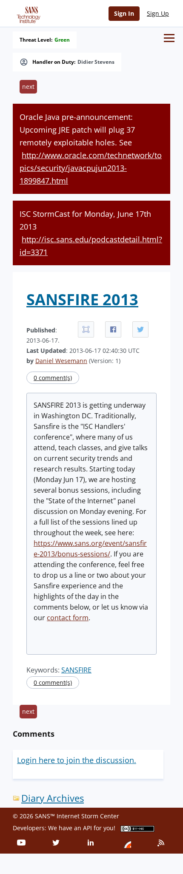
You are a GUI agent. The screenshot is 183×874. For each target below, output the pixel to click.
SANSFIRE (76, 670)
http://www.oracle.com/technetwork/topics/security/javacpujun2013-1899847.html (91, 168)
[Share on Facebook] (113, 329)
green (62, 40)
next (28, 86)
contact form (68, 617)
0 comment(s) (53, 378)
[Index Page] (27, 13)
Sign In (124, 13)
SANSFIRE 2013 (82, 299)
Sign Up (158, 13)
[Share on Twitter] (140, 329)
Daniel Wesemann (61, 361)
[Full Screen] (86, 329)
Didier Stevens (95, 62)
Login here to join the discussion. (76, 760)
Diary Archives (52, 798)
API (87, 828)
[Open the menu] (169, 38)
